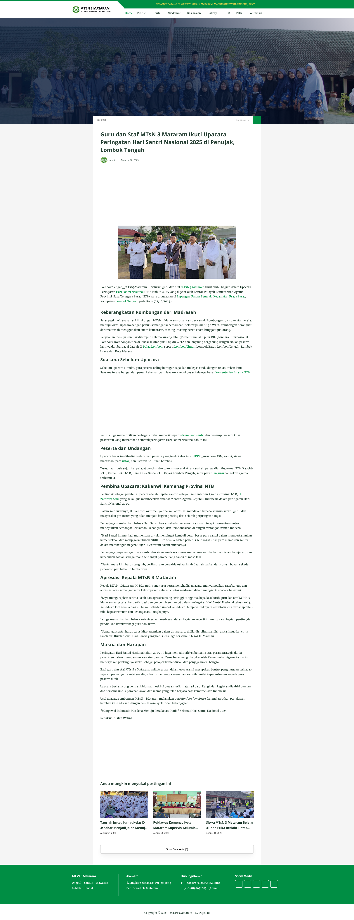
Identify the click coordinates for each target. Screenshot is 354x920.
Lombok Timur (184, 346)
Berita (157, 13)
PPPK (197, 456)
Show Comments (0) (177, 849)
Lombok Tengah (126, 301)
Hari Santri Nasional (130, 292)
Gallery (212, 13)
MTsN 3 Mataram (192, 287)
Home (129, 13)
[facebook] (264, 4)
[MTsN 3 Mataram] (91, 9)
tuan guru (217, 473)
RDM (227, 13)
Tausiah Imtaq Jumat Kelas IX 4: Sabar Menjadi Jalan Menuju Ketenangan (123, 825)
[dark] (279, 13)
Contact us (255, 13)
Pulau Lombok (152, 346)
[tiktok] (265, 884)
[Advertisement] (177, 193)
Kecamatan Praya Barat (229, 296)
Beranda (101, 119)
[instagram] (274, 4)
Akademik (173, 13)
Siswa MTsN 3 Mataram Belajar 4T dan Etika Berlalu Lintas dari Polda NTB (230, 825)
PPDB (238, 13)
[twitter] (269, 4)
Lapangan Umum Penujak (194, 296)
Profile (141, 13)
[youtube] (278, 4)
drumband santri (192, 435)
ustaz (125, 461)
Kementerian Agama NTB (232, 372)
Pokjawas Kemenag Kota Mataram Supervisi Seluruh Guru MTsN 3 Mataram (174, 825)
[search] (273, 13)
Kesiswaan (194, 13)
